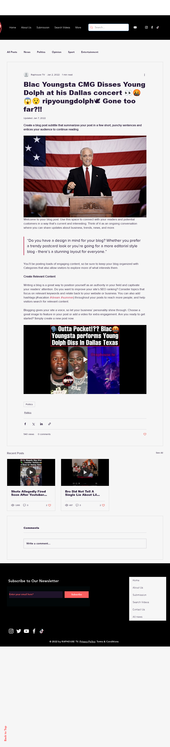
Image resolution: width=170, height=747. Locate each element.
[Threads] (163, 27)
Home (136, 580)
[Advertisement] (60, 7)
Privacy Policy (87, 641)
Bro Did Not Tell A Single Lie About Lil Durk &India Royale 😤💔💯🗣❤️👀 (85, 493)
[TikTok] (158, 27)
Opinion (56, 52)
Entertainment (89, 52)
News (27, 52)
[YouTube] (135, 27)
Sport (71, 52)
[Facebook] (152, 27)
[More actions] (144, 75)
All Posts (12, 52)
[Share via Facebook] (25, 423)
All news (137, 617)
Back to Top (5, 733)
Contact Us (139, 609)
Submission (139, 595)
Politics (41, 52)
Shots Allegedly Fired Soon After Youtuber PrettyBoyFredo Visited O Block (30, 493)
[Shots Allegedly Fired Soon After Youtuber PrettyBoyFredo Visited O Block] (31, 472)
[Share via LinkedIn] (41, 423)
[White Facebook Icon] (34, 631)
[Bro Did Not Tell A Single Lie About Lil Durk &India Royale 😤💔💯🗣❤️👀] (85, 472)
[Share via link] (49, 423)
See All (159, 452)
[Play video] (85, 359)
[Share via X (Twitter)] (33, 423)
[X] (141, 27)
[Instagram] (146, 27)
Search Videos (141, 602)
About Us (138, 587)
